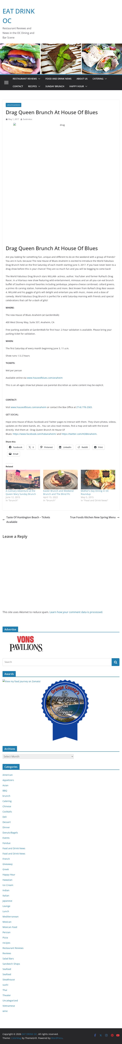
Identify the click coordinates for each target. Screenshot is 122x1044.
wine (5, 1011)
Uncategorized (13, 105)
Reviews (7, 953)
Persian (6, 932)
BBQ (5, 790)
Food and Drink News (58, 78)
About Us (82, 78)
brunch (6, 795)
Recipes (32, 86)
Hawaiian (7, 879)
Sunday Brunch (54, 86)
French (6, 858)
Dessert (7, 822)
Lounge (6, 906)
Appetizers (8, 780)
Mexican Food (10, 927)
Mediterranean (11, 916)
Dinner (6, 827)
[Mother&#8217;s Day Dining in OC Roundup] (98, 479)
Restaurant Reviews (25, 78)
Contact (18, 86)
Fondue (6, 843)
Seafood (7, 969)
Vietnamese (9, 1005)
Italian (6, 895)
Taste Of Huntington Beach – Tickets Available (28, 520)
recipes (6, 942)
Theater (7, 995)
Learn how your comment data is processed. (76, 612)
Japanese (7, 900)
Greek (6, 869)
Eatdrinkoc (27, 119)
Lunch (6, 911)
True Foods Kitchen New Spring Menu (93, 517)
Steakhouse (9, 979)
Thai (5, 990)
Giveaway (8, 864)
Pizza (5, 937)
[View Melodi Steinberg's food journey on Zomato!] (22, 681)
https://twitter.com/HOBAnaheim (79, 433)
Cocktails (7, 811)
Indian (6, 890)
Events (6, 837)
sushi (5, 984)
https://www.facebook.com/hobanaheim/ (34, 433)
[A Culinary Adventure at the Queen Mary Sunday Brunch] (23, 479)
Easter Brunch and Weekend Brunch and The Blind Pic (58, 492)
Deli (5, 816)
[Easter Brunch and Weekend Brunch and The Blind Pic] (60, 479)
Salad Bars (8, 958)
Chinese (7, 806)
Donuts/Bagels (10, 832)
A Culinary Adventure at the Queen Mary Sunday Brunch (21, 492)
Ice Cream (8, 885)
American (8, 774)
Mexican (7, 921)
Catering (98, 78)
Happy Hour (76, 86)
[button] (38, 78)
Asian (5, 785)
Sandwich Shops (11, 963)
